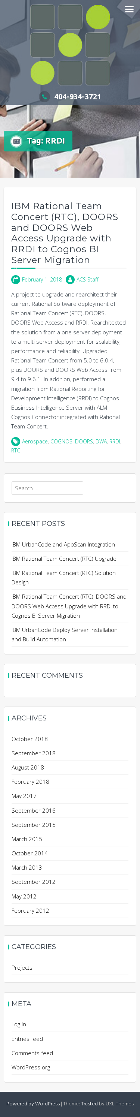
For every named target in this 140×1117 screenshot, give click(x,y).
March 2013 (27, 867)
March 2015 (27, 839)
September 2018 (34, 753)
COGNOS (61, 441)
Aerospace (35, 441)
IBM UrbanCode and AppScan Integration (63, 544)
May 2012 (24, 896)
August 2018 (28, 767)
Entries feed (27, 1038)
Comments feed (32, 1053)
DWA (101, 441)
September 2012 (34, 881)
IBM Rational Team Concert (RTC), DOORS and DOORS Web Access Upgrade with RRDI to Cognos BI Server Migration (64, 233)
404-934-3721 (77, 96)
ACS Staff (87, 279)
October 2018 (30, 739)
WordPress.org (31, 1067)
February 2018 (30, 781)
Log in (19, 1024)
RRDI (114, 441)
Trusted (89, 1104)
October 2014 (30, 853)
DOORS (84, 441)
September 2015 (34, 824)
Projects (22, 967)
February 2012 (30, 910)
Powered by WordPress (33, 1104)
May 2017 (24, 796)
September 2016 (34, 810)
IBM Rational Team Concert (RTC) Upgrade (64, 558)
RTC (15, 450)
